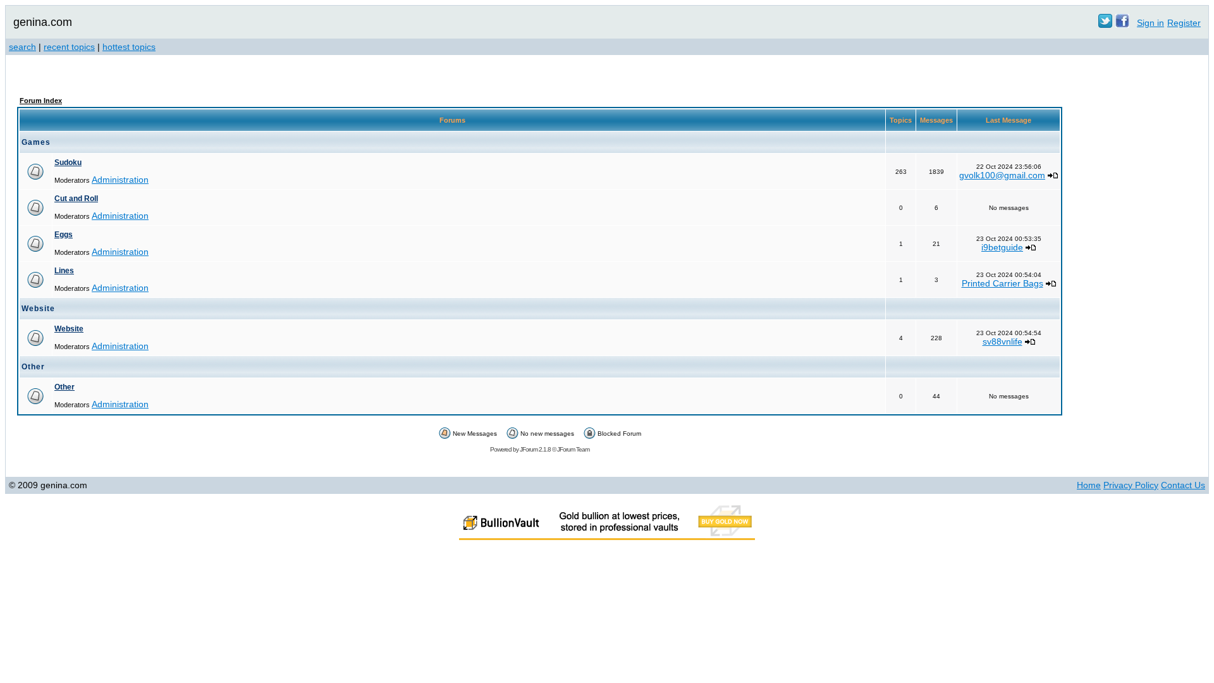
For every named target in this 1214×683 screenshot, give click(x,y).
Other (64, 387)
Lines (64, 270)
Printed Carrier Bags (1002, 283)
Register (1184, 23)
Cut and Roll (76, 198)
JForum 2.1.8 (535, 449)
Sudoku (68, 162)
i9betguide (1002, 247)
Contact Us (1183, 485)
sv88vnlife (1002, 341)
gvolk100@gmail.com (1002, 175)
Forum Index (41, 100)
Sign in (1150, 23)
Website (68, 328)
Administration (120, 180)
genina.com (42, 22)
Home (1089, 485)
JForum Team (573, 449)
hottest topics (129, 47)
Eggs (63, 234)
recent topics (69, 47)
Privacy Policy (1130, 485)
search (22, 47)
